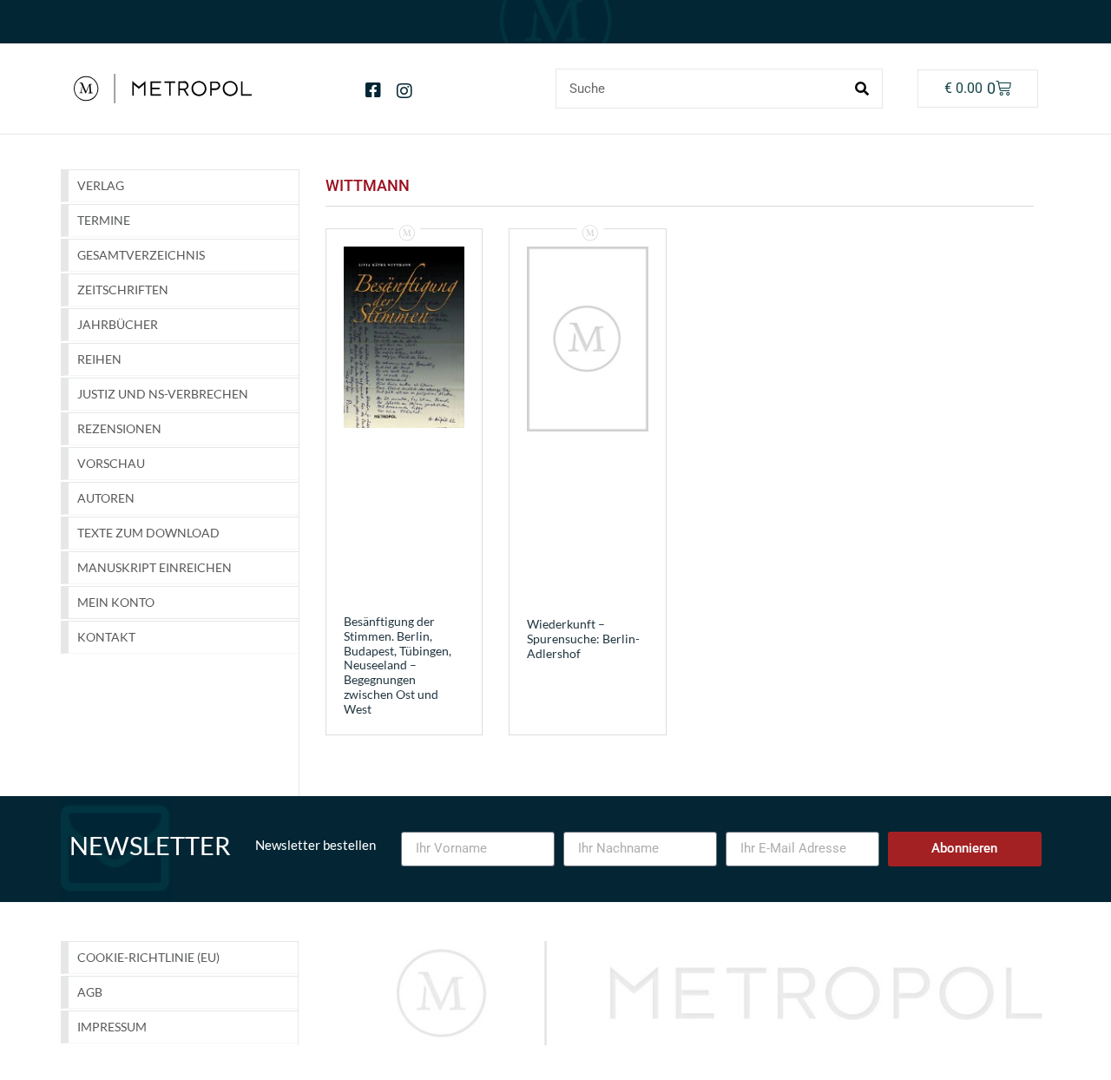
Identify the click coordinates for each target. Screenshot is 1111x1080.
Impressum (112, 1026)
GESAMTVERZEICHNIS (141, 254)
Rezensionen (119, 428)
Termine (103, 220)
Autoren (106, 498)
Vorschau (111, 463)
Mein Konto (115, 602)
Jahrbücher (117, 324)
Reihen (99, 359)
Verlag (100, 185)
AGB (89, 992)
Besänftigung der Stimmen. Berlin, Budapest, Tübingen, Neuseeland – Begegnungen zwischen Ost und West (397, 665)
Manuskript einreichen (154, 567)
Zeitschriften (122, 289)
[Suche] (862, 88)
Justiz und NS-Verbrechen (162, 393)
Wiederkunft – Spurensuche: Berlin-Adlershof (583, 638)
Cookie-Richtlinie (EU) (148, 957)
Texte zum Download (148, 532)
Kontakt (106, 636)
